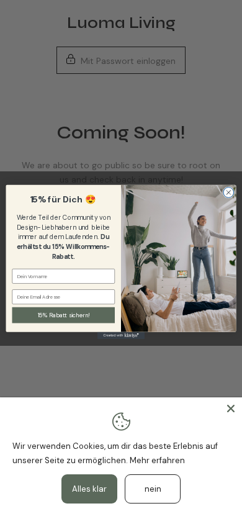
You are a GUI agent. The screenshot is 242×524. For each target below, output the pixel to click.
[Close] (231, 408)
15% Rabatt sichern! (63, 314)
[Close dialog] (228, 192)
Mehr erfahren (157, 460)
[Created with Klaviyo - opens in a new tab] (121, 335)
